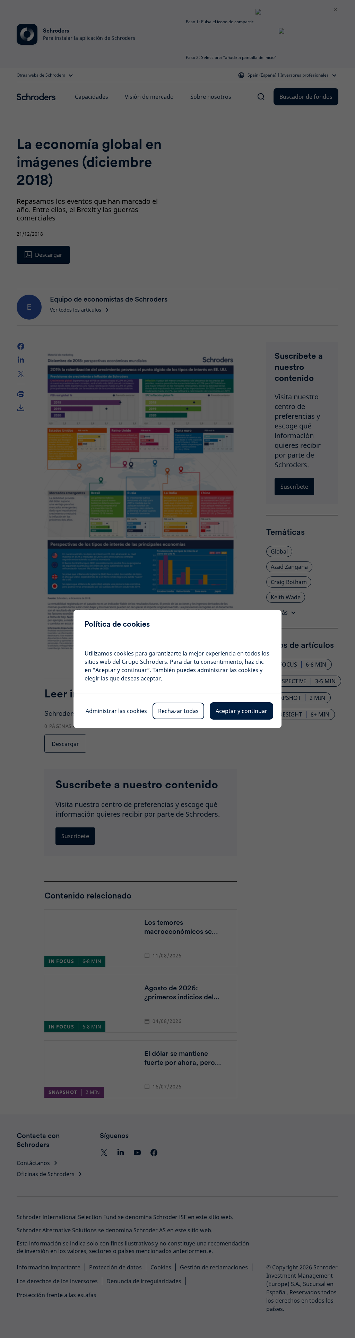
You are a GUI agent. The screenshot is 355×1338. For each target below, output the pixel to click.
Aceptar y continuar (241, 711)
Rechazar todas (178, 711)
